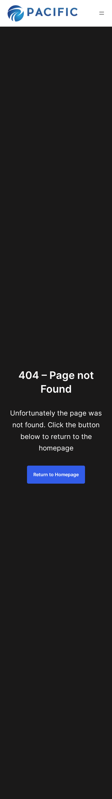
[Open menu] (101, 13)
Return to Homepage (56, 474)
